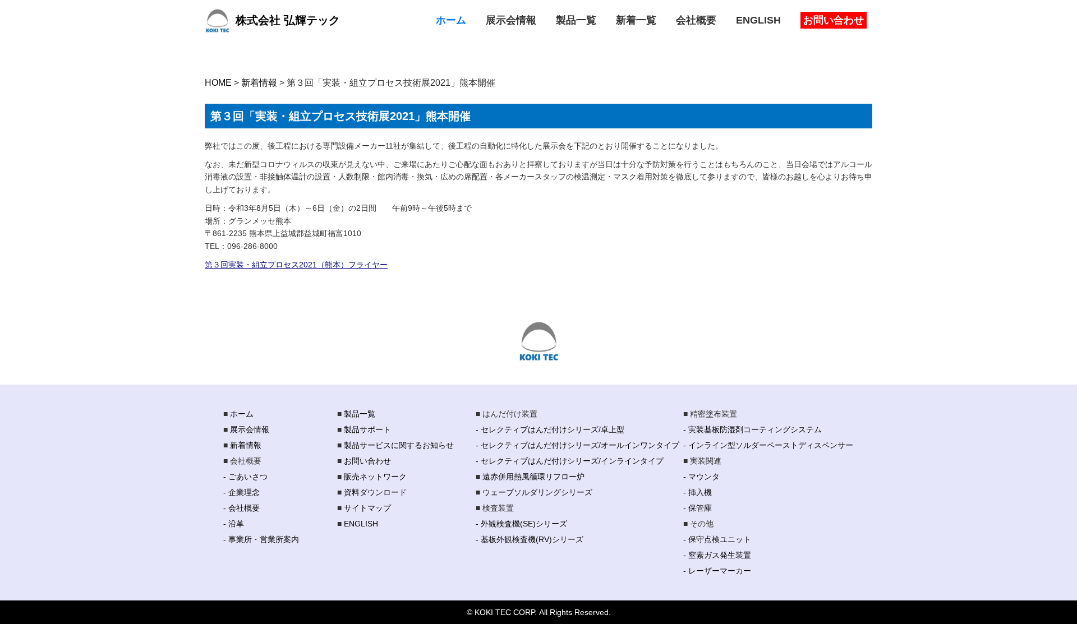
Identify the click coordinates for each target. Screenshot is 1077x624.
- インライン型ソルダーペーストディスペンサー (768, 445)
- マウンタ (701, 476)
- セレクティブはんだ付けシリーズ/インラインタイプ (570, 460)
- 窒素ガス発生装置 (717, 555)
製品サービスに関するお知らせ (399, 445)
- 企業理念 (241, 492)
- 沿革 (233, 523)
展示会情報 (249, 429)
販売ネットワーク (375, 476)
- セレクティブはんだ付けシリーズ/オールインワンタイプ (577, 445)
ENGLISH (361, 523)
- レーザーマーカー (717, 570)
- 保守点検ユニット (717, 539)
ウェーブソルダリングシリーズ (537, 492)
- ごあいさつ (245, 476)
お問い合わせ (367, 460)
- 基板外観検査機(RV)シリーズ (529, 539)
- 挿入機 (697, 492)
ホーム (242, 413)
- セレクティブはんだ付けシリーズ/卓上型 (550, 429)
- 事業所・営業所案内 (261, 539)
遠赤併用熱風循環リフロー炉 (533, 476)
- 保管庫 (697, 507)
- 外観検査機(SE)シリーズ (521, 523)
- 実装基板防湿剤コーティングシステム (752, 429)
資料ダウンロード (375, 492)
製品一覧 (359, 413)
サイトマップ (367, 507)
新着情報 (245, 445)
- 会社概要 (241, 507)
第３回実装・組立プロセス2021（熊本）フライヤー (296, 264)
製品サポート (367, 429)
